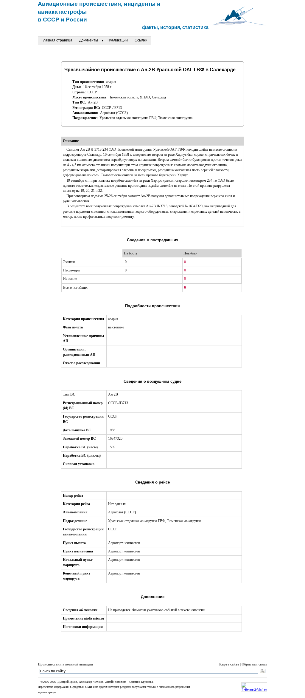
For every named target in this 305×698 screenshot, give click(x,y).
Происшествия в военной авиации (65, 664)
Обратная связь (254, 664)
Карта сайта (229, 664)
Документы (88, 40)
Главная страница (57, 40)
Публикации (118, 40)
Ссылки (141, 40)
